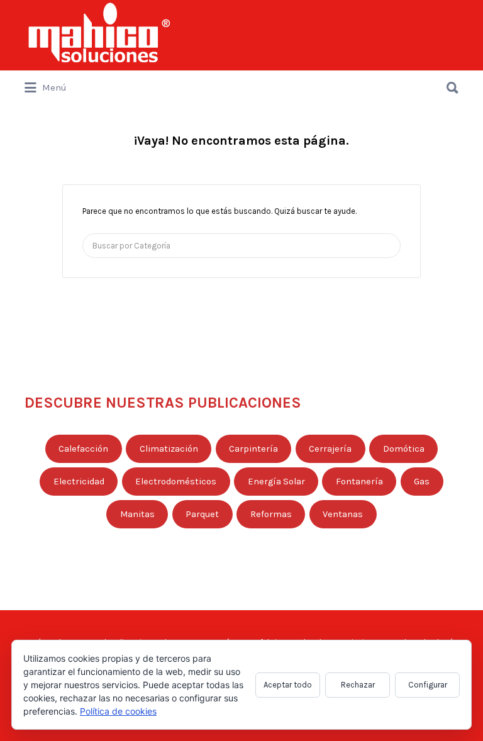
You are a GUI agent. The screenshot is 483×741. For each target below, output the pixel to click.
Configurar (427, 684)
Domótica (404, 448)
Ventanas (343, 514)
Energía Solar (276, 481)
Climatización (169, 448)
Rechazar (358, 684)
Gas (422, 481)
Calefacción (83, 448)
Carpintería (253, 448)
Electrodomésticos (175, 481)
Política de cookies (118, 711)
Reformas (271, 514)
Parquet (202, 514)
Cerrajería (330, 448)
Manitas (137, 514)
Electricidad (78, 481)
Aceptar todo (288, 684)
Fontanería (359, 481)
